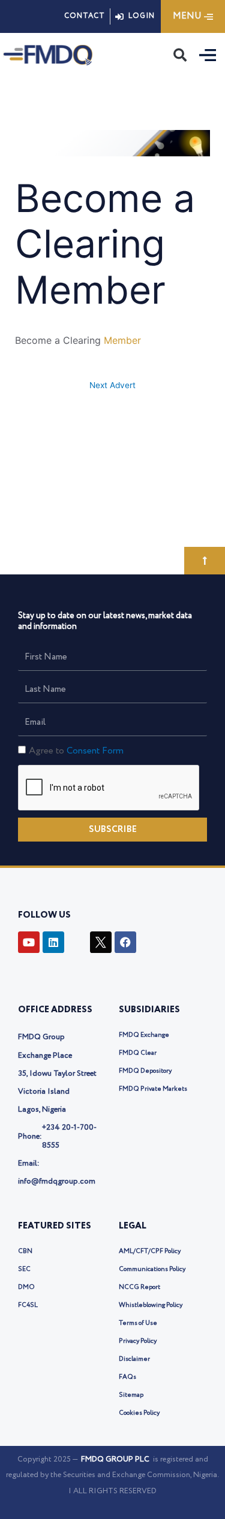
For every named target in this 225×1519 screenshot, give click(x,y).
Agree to (76, 751)
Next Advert (112, 386)
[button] (180, 55)
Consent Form (95, 751)
